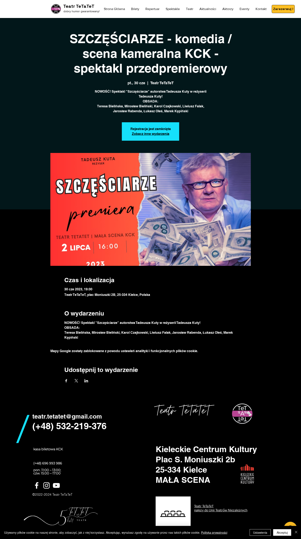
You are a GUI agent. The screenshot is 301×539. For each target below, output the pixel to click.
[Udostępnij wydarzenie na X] (76, 380)
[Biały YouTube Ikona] (56, 485)
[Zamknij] (296, 532)
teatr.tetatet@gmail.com (67, 416)
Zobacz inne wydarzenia (150, 134)
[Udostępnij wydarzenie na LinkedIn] (86, 380)
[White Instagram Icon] (46, 485)
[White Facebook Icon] (36, 485)
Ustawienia (260, 532)
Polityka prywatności (214, 532)
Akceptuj (282, 532)
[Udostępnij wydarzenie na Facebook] (66, 380)
